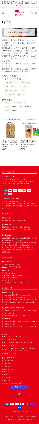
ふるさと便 (12, 353)
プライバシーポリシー (21, 416)
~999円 (8, 103)
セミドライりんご (11, 91)
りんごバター (21, 56)
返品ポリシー (11, 297)
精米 (10, 339)
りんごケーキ (20, 79)
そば (3, 342)
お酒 (3, 345)
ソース (23, 91)
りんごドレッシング (17, 58)
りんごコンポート (11, 83)
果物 (3, 336)
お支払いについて (7, 369)
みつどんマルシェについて (10, 360)
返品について (6, 374)
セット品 (21, 94)
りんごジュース (14, 51)
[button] (2, 12)
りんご (11, 336)
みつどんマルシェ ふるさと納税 (12, 383)
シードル (18, 345)
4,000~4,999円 (10, 111)
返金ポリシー (9, 416)
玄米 (14, 339)
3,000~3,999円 (25, 107)
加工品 (4, 349)
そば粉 (23, 342)
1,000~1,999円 (19, 103)
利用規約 (32, 416)
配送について (6, 372)
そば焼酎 (12, 345)
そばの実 (29, 342)
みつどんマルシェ (22, 411)
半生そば (12, 342)
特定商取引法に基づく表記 (25, 419)
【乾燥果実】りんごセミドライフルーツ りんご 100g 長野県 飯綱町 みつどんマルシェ (28, 143)
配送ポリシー (12, 419)
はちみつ (10, 53)
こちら (4, 201)
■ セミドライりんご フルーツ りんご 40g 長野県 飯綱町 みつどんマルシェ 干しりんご (10, 143)
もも (16, 336)
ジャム (11, 350)
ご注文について (7, 366)
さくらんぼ (22, 336)
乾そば (18, 342)
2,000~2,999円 (10, 107)
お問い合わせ (6, 377)
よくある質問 (6, 363)
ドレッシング (10, 94)
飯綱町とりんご (7, 380)
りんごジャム (26, 83)
